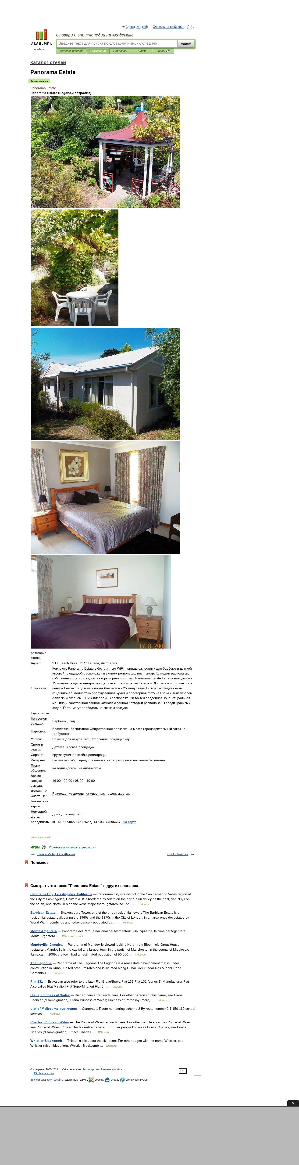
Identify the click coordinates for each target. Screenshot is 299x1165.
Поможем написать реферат (72, 847)
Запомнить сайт (137, 27)
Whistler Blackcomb (46, 1040)
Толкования (98, 51)
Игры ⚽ (163, 51)
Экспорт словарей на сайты (47, 1079)
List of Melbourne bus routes (53, 1008)
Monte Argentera (43, 931)
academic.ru (41, 49)
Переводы (120, 51)
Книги (142, 51)
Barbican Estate (43, 912)
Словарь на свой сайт (168, 27)
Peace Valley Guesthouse (56, 854)
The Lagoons (41, 963)
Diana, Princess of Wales (50, 995)
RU (189, 27)
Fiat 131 (36, 981)
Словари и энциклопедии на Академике (95, 35)
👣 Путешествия (44, 1073)
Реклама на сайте (111, 1069)
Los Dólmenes (177, 854)
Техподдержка (91, 1069)
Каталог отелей (71, 51)
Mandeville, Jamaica (46, 944)
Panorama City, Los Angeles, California (61, 894)
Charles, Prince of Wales (49, 1022)
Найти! (186, 44)
